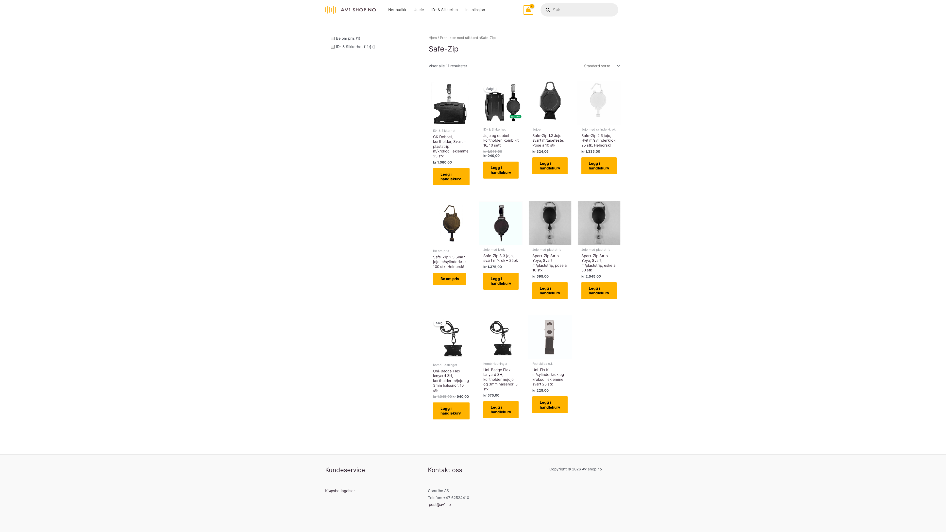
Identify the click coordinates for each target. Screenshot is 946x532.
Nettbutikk (397, 9)
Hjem (433, 38)
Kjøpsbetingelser (340, 490)
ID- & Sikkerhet (444, 9)
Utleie (419, 9)
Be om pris (449, 278)
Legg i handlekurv (450, 177)
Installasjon (475, 9)
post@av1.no (440, 504)
